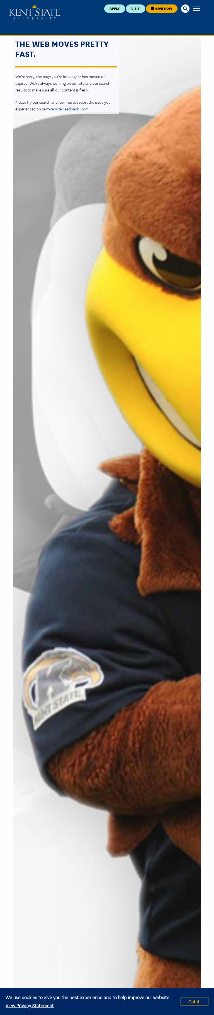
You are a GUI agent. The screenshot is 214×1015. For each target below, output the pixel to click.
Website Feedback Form (68, 109)
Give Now (163, 8)
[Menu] (196, 8)
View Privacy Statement (30, 1005)
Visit (135, 8)
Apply (115, 8)
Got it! (194, 1001)
